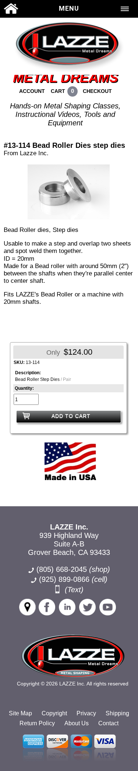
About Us (76, 723)
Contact (108, 723)
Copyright (54, 713)
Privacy (86, 713)
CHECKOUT (97, 91)
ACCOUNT (32, 91)
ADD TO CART (71, 416)
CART (58, 91)
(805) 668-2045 (73, 569)
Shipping (117, 713)
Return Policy (37, 723)
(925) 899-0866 (64, 579)
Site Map (20, 713)
